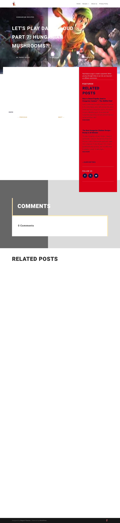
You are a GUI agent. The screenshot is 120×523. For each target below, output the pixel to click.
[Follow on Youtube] (96, 175)
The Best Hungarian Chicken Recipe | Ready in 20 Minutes (96, 131)
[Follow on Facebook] (85, 175)
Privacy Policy (103, 4)
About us (94, 4)
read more (86, 120)
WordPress (43, 520)
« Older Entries (88, 162)
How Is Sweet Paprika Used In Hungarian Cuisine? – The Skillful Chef (97, 99)
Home (78, 4)
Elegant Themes (25, 520)
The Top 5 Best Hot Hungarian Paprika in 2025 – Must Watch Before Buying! (43, 487)
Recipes (84, 4)
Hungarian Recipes (25, 17)
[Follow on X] (90, 175)
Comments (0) (88, 57)
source (11, 112)
